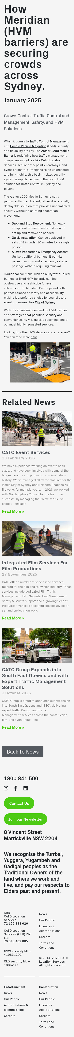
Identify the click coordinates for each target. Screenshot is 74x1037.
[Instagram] (6, 788)
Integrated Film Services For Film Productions (35, 566)
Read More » (13, 511)
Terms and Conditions (46, 945)
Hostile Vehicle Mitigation (28, 146)
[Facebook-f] (16, 788)
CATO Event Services (26, 452)
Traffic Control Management (49, 141)
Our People (47, 920)
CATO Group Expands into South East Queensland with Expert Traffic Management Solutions (35, 678)
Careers (44, 937)
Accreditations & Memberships (16, 1007)
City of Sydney (45, 302)
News (43, 914)
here (34, 337)
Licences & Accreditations (49, 928)
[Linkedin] (26, 788)
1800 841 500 (21, 778)
